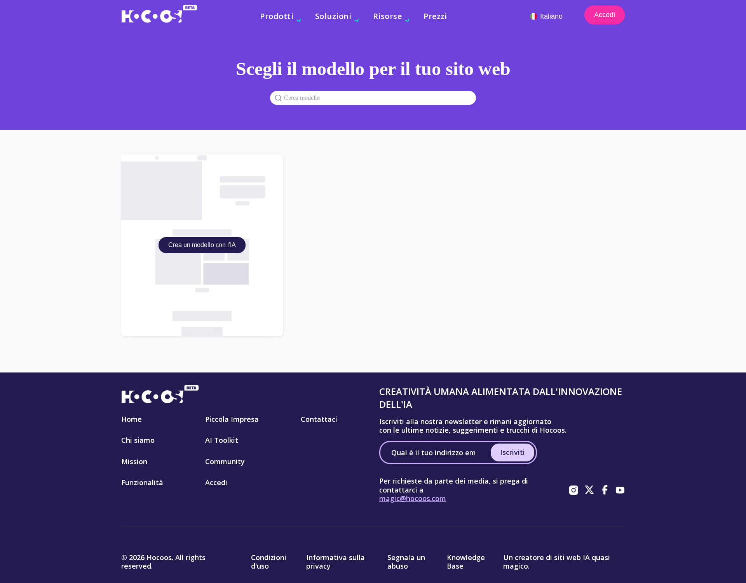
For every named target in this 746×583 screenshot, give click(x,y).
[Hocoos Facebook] (604, 489)
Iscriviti (512, 452)
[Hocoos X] (589, 489)
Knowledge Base (466, 562)
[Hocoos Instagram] (573, 489)
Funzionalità (142, 482)
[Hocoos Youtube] (620, 489)
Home (131, 419)
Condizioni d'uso (268, 562)
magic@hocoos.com (412, 498)
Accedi (604, 15)
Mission (134, 461)
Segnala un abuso (406, 562)
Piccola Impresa (232, 419)
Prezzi (435, 16)
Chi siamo (138, 440)
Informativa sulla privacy (335, 562)
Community (225, 461)
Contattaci (319, 419)
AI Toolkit (221, 440)
